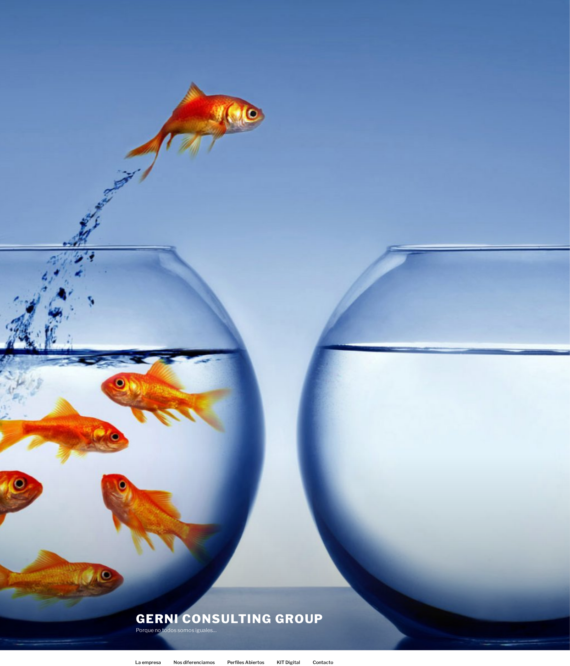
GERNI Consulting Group (230, 619)
